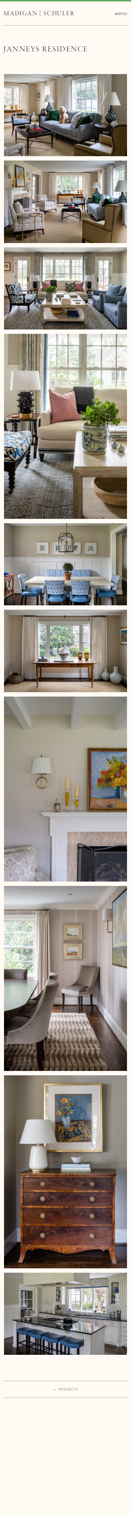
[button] (121, 13)
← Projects (66, 1389)
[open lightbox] (65, 115)
